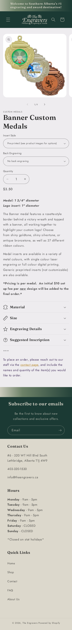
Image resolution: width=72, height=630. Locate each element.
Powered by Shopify (49, 623)
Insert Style (9, 135)
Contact (12, 581)
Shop (10, 572)
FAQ (10, 590)
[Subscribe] (60, 430)
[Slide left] (27, 104)
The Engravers (30, 623)
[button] (8, 19)
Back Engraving (12, 153)
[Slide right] (44, 104)
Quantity (8, 171)
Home (11, 563)
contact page (29, 364)
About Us (13, 599)
